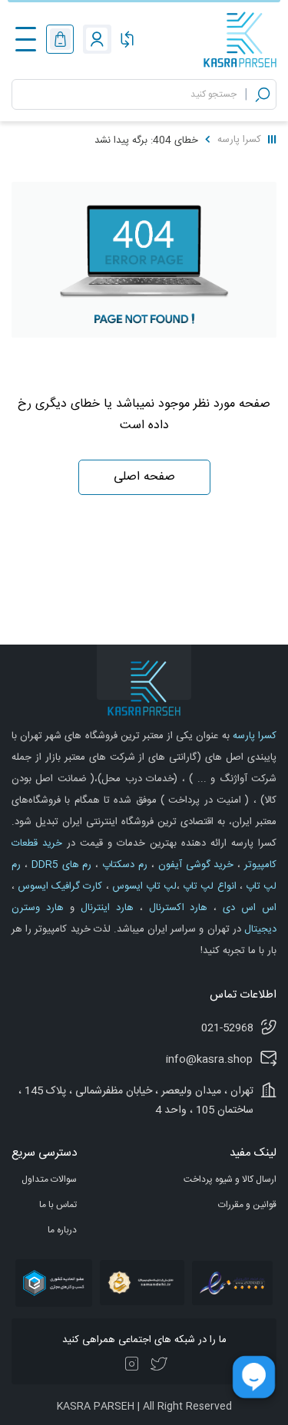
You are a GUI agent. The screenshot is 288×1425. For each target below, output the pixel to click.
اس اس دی (246, 907)
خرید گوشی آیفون (194, 864)
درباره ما (62, 1230)
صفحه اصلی (144, 477)
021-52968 (227, 1028)
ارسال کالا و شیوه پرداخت (230, 1179)
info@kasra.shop (209, 1060)
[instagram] (132, 1365)
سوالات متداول (49, 1179)
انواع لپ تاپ (208, 886)
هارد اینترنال (104, 907)
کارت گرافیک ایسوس (58, 886)
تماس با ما (58, 1204)
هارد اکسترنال (175, 907)
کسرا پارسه (239, 139)
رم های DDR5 (60, 864)
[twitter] (159, 1365)
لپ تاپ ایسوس (143, 886)
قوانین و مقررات (247, 1204)
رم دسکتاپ (122, 864)
